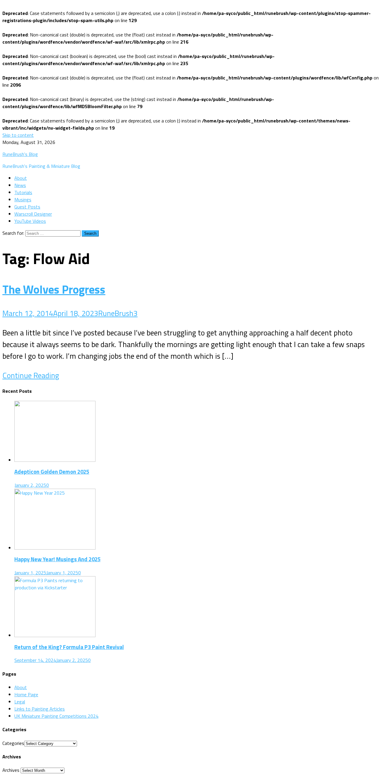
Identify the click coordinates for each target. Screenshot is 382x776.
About (20, 178)
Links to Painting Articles (39, 708)
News (20, 185)
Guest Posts (27, 206)
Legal (19, 701)
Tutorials (23, 192)
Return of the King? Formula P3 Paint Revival (69, 647)
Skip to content (18, 135)
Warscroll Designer (33, 213)
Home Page (26, 694)
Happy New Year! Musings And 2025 (57, 559)
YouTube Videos (30, 221)
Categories (13, 743)
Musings (22, 199)
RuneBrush (115, 313)
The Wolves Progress (53, 289)
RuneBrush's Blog (20, 154)
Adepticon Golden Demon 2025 (51, 471)
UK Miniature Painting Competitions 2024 (56, 716)
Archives (10, 770)
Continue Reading (30, 375)
